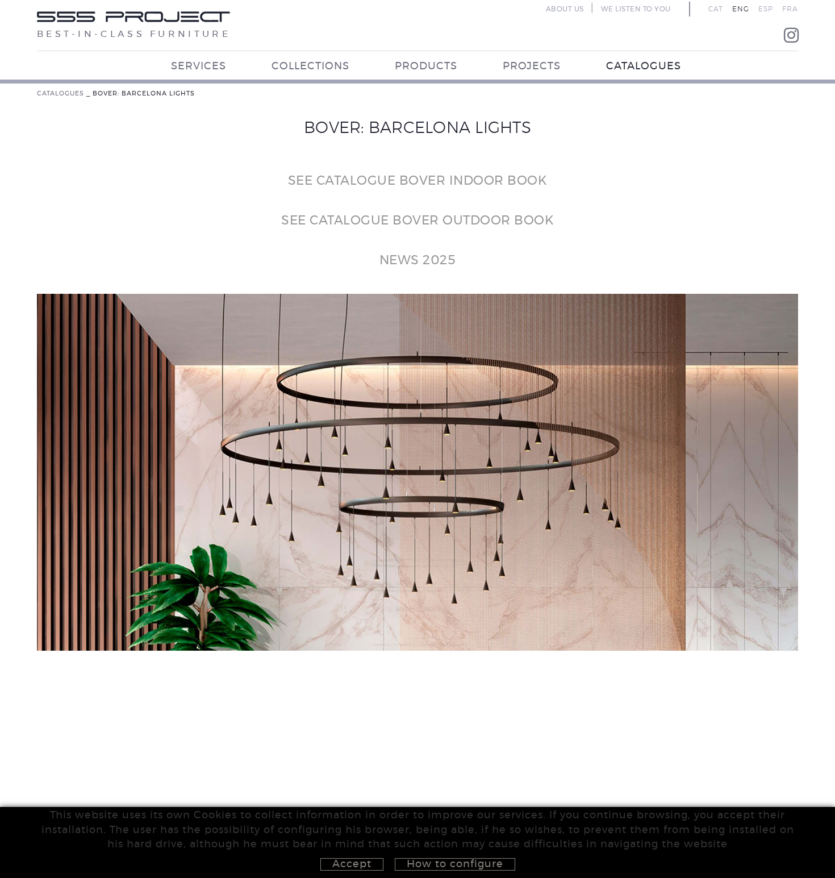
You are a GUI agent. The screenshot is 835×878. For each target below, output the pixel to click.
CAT (715, 9)
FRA (790, 9)
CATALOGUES (60, 93)
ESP (765, 9)
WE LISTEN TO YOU (636, 9)
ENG (740, 9)
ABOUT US (565, 9)
